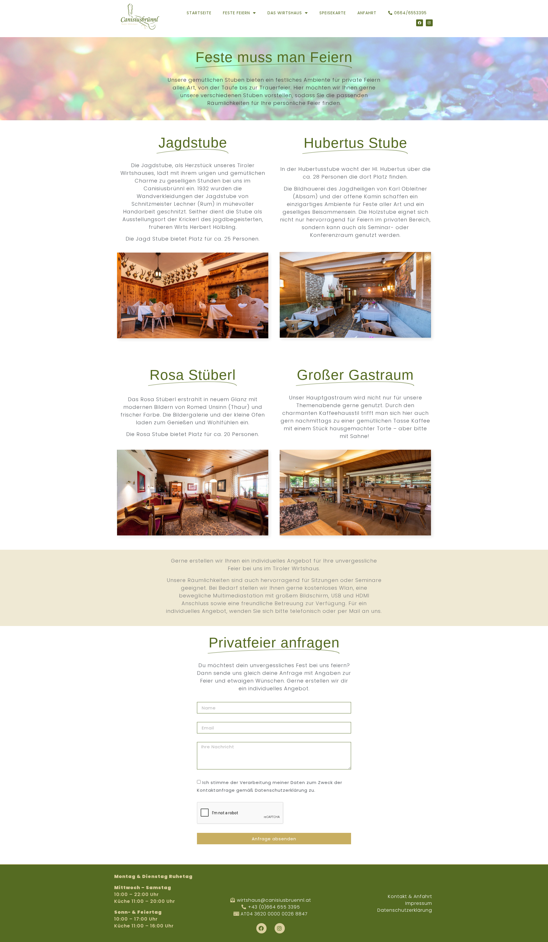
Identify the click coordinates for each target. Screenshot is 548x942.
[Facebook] (419, 22)
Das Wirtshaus (284, 13)
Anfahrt (366, 13)
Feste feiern (236, 13)
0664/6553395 (410, 13)
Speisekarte (332, 13)
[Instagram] (429, 22)
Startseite (199, 13)
